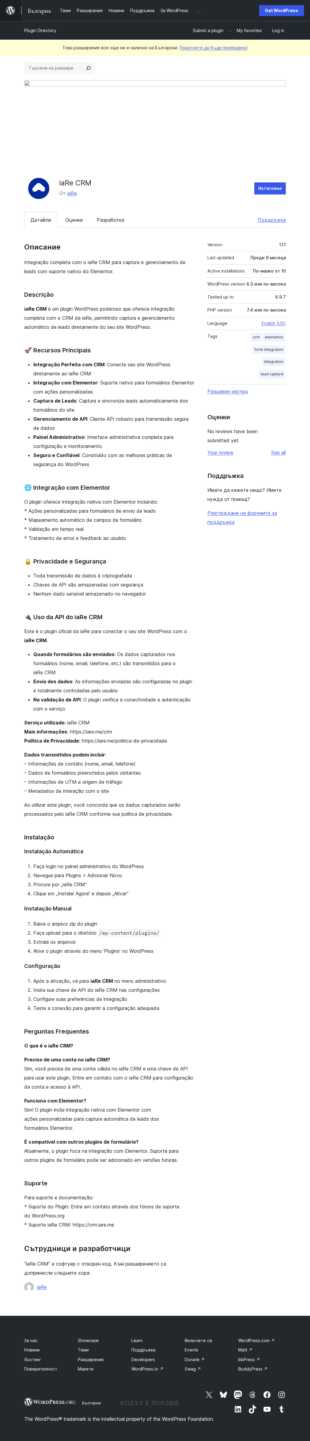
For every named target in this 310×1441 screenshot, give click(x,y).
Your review (220, 452)
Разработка (110, 220)
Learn (137, 1340)
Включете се (198, 1340)
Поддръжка (272, 220)
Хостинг (32, 1359)
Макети (86, 1368)
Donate (195, 1359)
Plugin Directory (40, 30)
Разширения (91, 1359)
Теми (83, 1349)
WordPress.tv (147, 1368)
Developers (143, 1359)
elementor (274, 337)
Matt (245, 1349)
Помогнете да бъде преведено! (214, 47)
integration (273, 361)
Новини (32, 1349)
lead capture (272, 374)
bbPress (249, 1359)
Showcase (88, 1340)
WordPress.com (256, 1340)
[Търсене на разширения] (88, 68)
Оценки (74, 220)
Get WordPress (281, 10)
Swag (193, 1368)
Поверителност (40, 1368)
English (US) (274, 323)
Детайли (41, 220)
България (91, 1402)
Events (191, 1349)
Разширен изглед (227, 391)
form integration (269, 349)
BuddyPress (253, 1368)
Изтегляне (270, 188)
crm (256, 337)
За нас (31, 1340)
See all (278, 452)
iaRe (72, 193)
